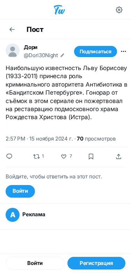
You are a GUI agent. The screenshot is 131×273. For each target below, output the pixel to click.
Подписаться (95, 51)
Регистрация (96, 263)
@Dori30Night (41, 55)
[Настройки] (119, 10)
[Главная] (59, 10)
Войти (20, 190)
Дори (30, 47)
